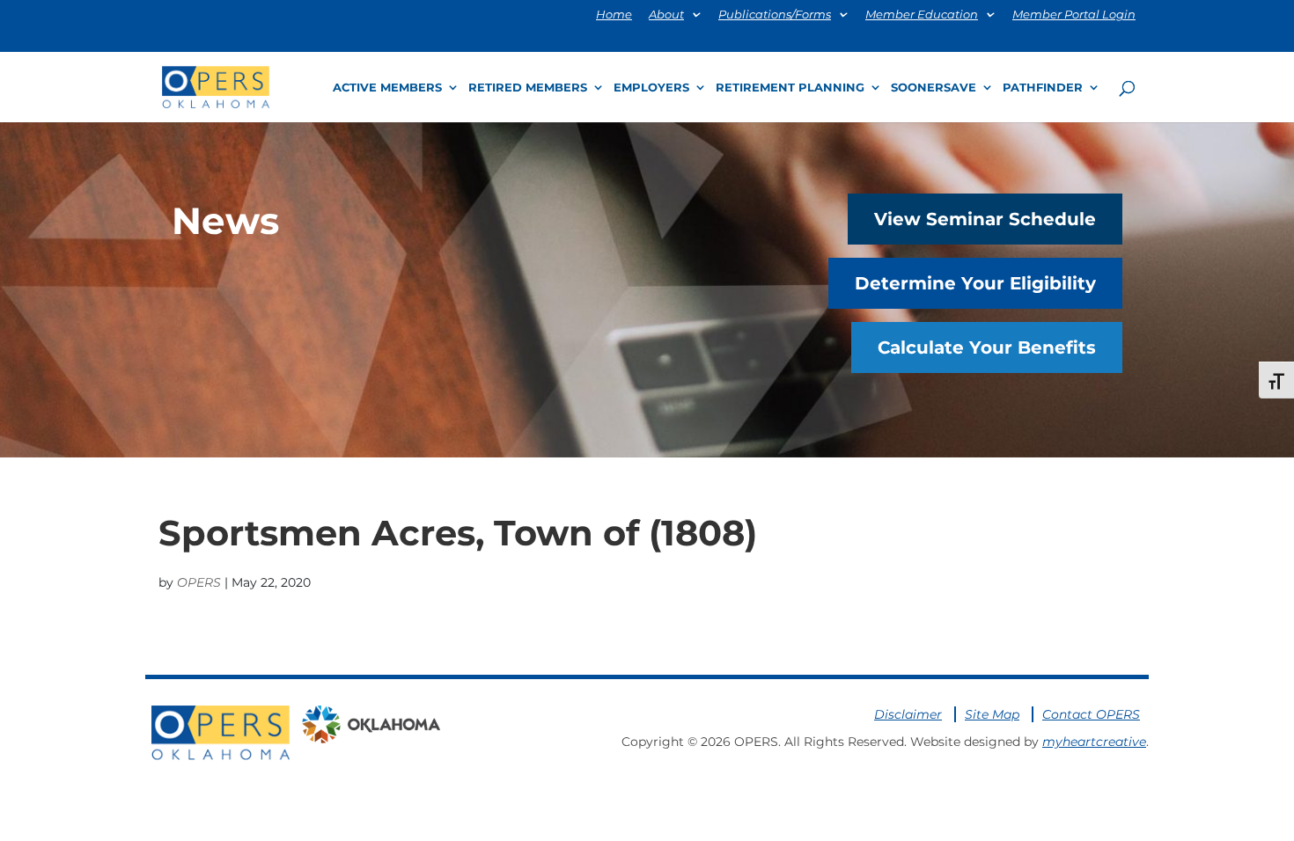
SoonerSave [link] (933, 87)
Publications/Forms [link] (774, 15)
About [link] (666, 15)
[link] (215, 85)
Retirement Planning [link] (790, 87)
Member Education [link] (921, 15)
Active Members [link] (387, 87)
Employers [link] (651, 87)
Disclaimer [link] (908, 714)
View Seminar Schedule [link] (985, 219)
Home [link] (614, 15)
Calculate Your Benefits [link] (987, 347)
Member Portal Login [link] (1074, 15)
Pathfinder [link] (1043, 87)
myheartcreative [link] (1094, 742)
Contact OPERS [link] (1091, 714)
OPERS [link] (199, 582)
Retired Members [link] (527, 87)
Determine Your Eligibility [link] (975, 283)
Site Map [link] (992, 714)
